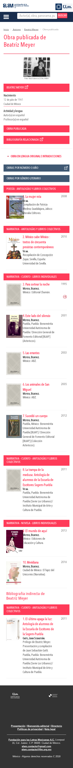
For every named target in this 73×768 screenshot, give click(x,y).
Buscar (62, 15)
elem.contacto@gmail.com (36, 746)
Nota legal (49, 729)
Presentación (18, 726)
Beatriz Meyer (31, 30)
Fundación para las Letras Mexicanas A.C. (32, 739)
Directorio (56, 726)
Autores (16, 30)
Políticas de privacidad (30, 729)
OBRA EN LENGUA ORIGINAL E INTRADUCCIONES (36, 156)
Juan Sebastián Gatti (37, 650)
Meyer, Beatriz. (31, 288)
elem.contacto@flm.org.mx (36, 749)
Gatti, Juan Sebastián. (34, 638)
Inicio (6, 30)
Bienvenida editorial (38, 726)
